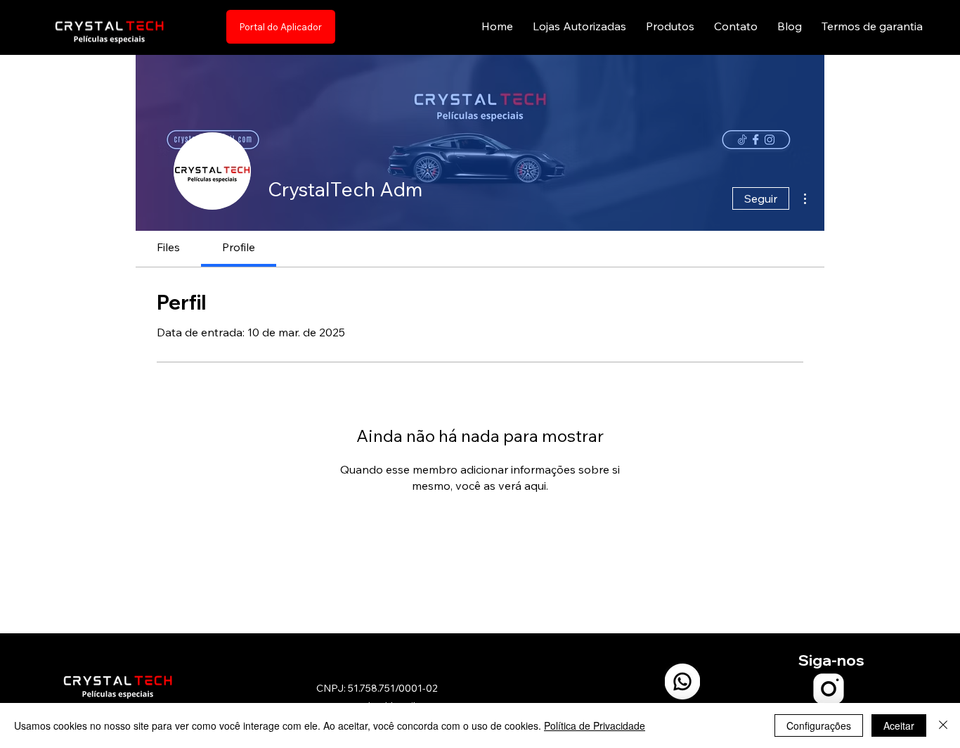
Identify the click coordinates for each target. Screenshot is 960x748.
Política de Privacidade (594, 725)
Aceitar (898, 725)
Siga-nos (831, 659)
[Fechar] (943, 725)
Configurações (818, 725)
